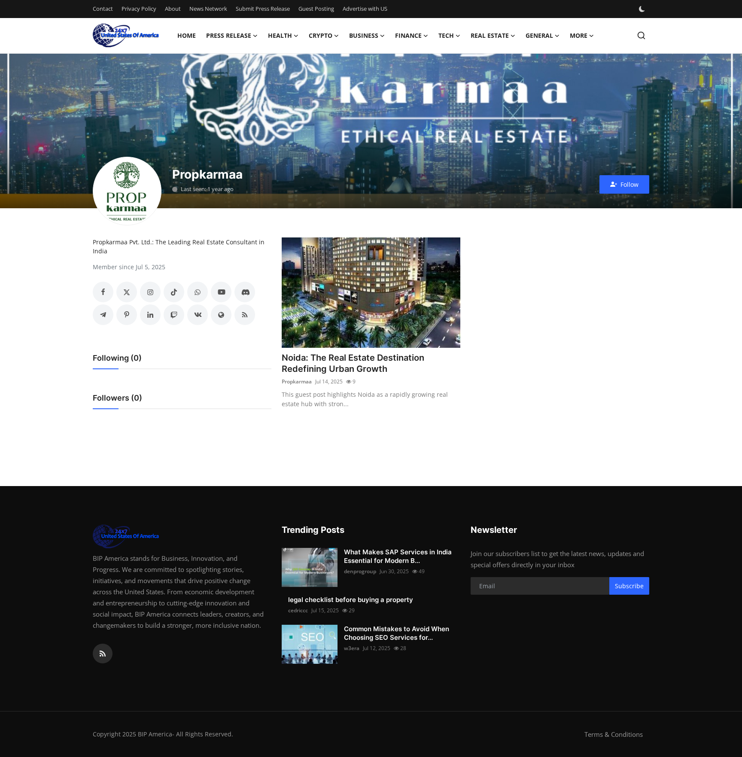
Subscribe (629, 586)
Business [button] (363, 35)
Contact (103, 8)
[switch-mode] (642, 9)
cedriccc (298, 610)
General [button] (539, 35)
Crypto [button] (320, 35)
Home (186, 35)
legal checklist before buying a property (350, 600)
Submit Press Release (263, 8)
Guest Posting (316, 8)
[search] (641, 35)
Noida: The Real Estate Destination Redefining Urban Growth (353, 363)
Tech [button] (446, 35)
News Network (208, 8)
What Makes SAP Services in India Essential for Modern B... (398, 556)
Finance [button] (408, 35)
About (173, 8)
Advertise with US (365, 8)
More (578, 35)
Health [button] (280, 35)
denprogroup (360, 571)
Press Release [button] (228, 35)
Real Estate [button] (490, 35)
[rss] (103, 653)
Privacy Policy (139, 8)
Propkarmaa (297, 381)
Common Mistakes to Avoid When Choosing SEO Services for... (396, 633)
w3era (351, 648)
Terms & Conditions (613, 734)
